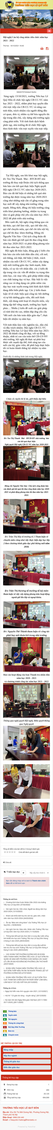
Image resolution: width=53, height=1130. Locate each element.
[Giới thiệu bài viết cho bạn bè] (38, 48)
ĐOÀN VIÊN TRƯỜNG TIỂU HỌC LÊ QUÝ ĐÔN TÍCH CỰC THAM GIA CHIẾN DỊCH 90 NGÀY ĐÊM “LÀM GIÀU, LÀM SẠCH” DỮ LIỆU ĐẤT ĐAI (26, 979)
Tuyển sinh (12, 1015)
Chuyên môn (12, 1035)
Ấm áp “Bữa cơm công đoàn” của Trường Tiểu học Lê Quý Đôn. (25, 923)
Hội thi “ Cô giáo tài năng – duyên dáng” (20, 995)
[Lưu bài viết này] (47, 48)
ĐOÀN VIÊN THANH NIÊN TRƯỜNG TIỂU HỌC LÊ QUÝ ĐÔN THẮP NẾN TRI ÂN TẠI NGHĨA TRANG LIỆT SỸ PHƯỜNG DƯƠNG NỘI (26, 970)
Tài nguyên (12, 1019)
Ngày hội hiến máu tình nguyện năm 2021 (21, 991)
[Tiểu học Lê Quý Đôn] (26, 4)
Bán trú (10, 1031)
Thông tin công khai (15, 1023)
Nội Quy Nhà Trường (16, 1027)
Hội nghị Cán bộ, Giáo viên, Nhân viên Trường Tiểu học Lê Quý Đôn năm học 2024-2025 (26, 930)
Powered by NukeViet (26, 1126)
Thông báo (12, 1011)
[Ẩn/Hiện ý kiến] (23, 873)
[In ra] (42, 48)
